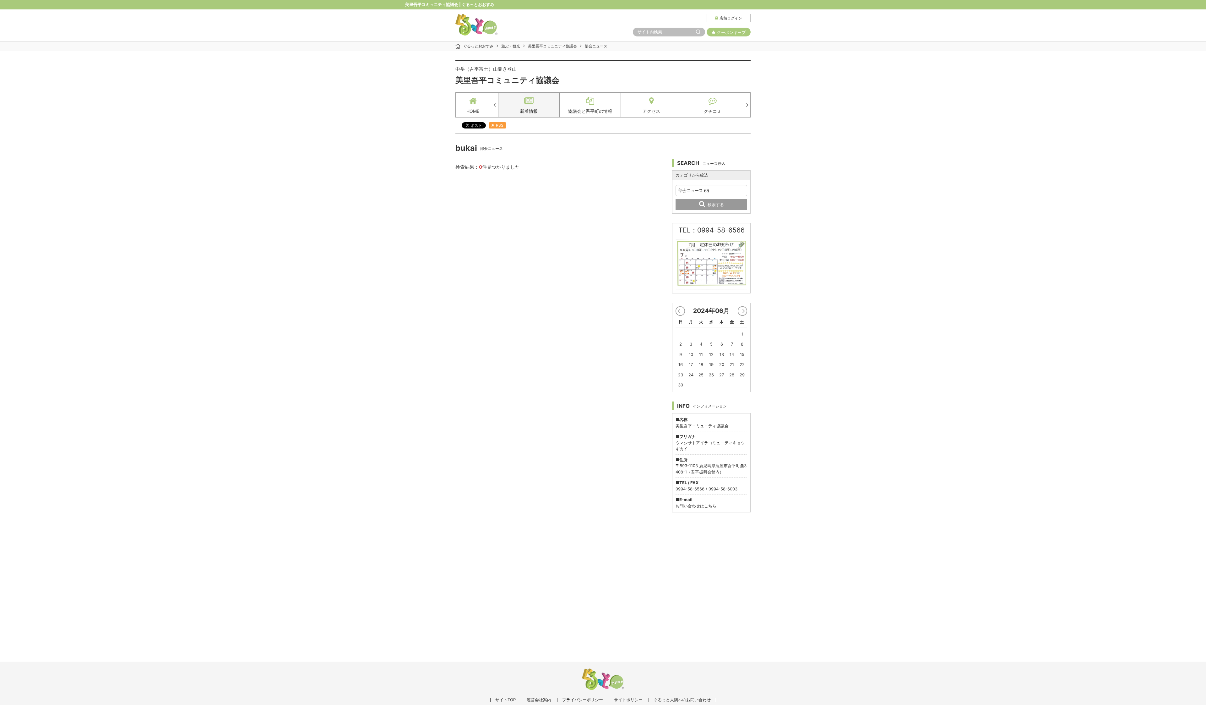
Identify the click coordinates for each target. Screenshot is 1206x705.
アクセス (651, 111)
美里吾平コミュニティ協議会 (552, 46)
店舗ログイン (731, 18)
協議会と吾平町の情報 (590, 111)
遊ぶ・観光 (510, 46)
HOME (472, 111)
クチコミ (712, 111)
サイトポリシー (628, 699)
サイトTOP (505, 699)
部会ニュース (596, 46)
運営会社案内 (539, 699)
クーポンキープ (731, 32)
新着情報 (529, 111)
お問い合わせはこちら (696, 505)
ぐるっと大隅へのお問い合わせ (682, 699)
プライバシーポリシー (582, 699)
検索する (716, 204)
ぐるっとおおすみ (478, 46)
